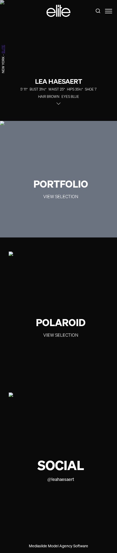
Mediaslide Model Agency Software (58, 545)
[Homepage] (58, 11)
